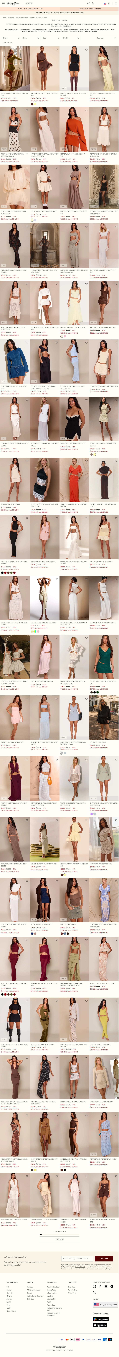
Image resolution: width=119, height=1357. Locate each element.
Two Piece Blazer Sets (11, 29)
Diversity (29, 1293)
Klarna (8, 1305)
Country (95, 1299)
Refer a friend (72, 1293)
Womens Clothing (22, 18)
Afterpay (9, 1299)
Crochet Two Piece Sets (39, 29)
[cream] (32, 220)
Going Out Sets (84, 29)
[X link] (94, 1292)
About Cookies (51, 1293)
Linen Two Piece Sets (45, 31)
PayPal (9, 1302)
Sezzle (8, 1308)
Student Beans (11, 1311)
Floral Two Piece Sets (71, 29)
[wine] (14, 572)
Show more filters (7, 42)
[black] (2, 572)
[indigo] (32, 933)
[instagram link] (94, 1286)
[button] (105, 4)
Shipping (9, 1296)
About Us (30, 1287)
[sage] (65, 753)
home (4, 18)
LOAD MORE (59, 1239)
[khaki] (11, 572)
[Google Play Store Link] (101, 1319)
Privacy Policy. (106, 1269)
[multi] (35, 631)
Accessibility (51, 1299)
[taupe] (91, 454)
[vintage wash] (65, 933)
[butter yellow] (62, 336)
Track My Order (72, 1290)
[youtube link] (106, 1286)
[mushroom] (35, 933)
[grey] (62, 753)
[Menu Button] (3, 3)
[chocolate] (32, 104)
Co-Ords (32, 18)
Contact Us (30, 1299)
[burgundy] (5, 572)
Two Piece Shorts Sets (61, 31)
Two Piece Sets (25, 29)
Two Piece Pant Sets (76, 31)
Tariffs (49, 1302)
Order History (72, 1287)
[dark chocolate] (68, 933)
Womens (11, 18)
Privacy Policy (51, 1290)
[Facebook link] (100, 1286)
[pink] (65, 336)
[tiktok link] (111, 1286)
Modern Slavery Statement (35, 1296)
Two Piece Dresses (91, 31)
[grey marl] (35, 220)
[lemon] (35, 104)
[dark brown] (91, 692)
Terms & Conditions (53, 1287)
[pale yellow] (32, 631)
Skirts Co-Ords (42, 18)
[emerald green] (97, 692)
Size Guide (10, 1293)
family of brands (80, 1267)
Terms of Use (51, 1305)
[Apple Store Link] (101, 1325)
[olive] (35, 1170)
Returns (9, 1290)
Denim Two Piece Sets (55, 29)
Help (8, 1287)
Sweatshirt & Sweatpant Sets (100, 29)
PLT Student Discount (33, 1290)
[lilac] (91, 814)
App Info (50, 1296)
